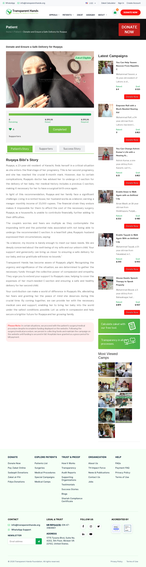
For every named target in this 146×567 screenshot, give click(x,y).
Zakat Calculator (108, 3)
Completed (59, 129)
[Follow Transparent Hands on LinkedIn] (83, 534)
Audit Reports (69, 472)
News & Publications (99, 472)
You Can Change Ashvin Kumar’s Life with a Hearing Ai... (128, 152)
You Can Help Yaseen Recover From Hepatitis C (127, 65)
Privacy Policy (122, 472)
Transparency (69, 467)
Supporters (46, 148)
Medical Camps (42, 481)
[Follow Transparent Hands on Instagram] (91, 526)
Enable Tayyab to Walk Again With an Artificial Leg (127, 238)
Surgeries (40, 467)
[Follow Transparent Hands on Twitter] (98, 526)
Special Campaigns (44, 477)
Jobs (90, 481)
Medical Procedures (45, 472)
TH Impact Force (97, 467)
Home (9, 32)
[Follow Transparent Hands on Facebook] (83, 526)
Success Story (72, 148)
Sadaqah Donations (18, 472)
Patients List (41, 463)
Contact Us (94, 477)
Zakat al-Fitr (14, 477)
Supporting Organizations (69, 478)
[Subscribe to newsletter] (39, 541)
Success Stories (70, 489)
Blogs (64, 493)
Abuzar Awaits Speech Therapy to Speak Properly (127, 281)
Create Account (134, 3)
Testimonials (68, 484)
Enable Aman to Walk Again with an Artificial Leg (127, 195)
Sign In (121, 3)
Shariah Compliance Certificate (72, 500)
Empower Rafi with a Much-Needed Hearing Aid (127, 109)
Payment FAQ (122, 467)
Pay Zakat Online (17, 467)
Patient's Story (20, 148)
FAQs (118, 463)
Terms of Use (122, 477)
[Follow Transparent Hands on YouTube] (91, 534)
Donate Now (130, 12)
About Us (93, 463)
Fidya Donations (16, 481)
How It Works (68, 463)
